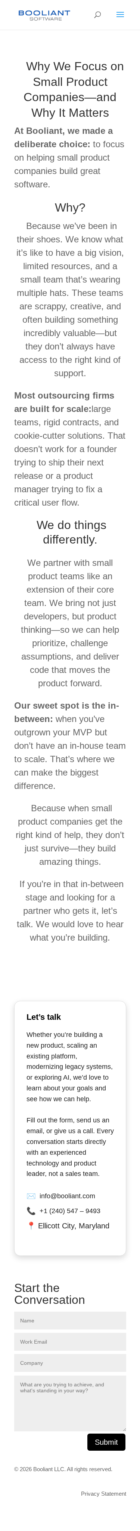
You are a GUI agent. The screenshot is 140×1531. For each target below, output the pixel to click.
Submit (106, 1442)
